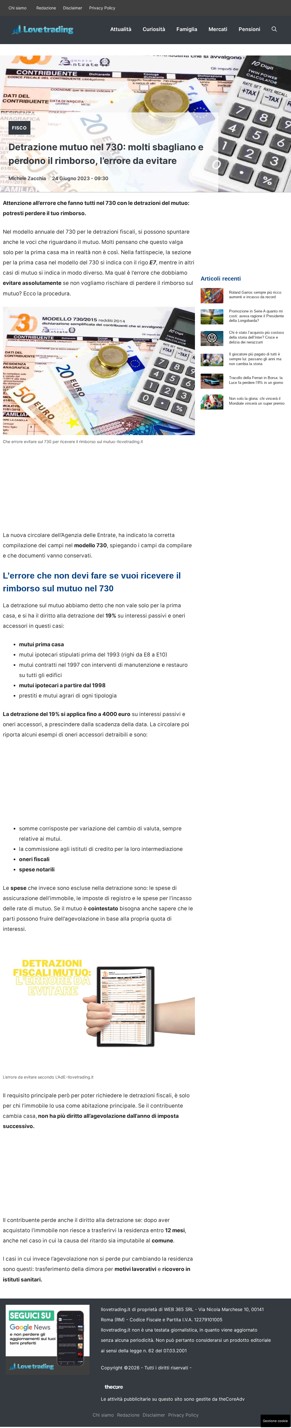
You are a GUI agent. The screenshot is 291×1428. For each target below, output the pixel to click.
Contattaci (204, 1368)
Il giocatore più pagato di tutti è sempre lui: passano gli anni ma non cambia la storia (255, 359)
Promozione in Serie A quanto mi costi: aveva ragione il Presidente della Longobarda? (256, 316)
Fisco (19, 128)
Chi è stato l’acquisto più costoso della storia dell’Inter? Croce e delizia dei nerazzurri (256, 337)
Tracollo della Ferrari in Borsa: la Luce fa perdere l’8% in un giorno (256, 380)
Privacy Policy (102, 7)
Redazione (46, 7)
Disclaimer (72, 7)
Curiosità (154, 29)
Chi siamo (17, 7)
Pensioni (249, 29)
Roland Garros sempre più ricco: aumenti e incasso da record (255, 294)
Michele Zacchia (27, 178)
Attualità (120, 29)
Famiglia (186, 29)
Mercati (218, 29)
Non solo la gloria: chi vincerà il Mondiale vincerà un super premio (256, 401)
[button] (274, 29)
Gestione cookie (275, 1421)
